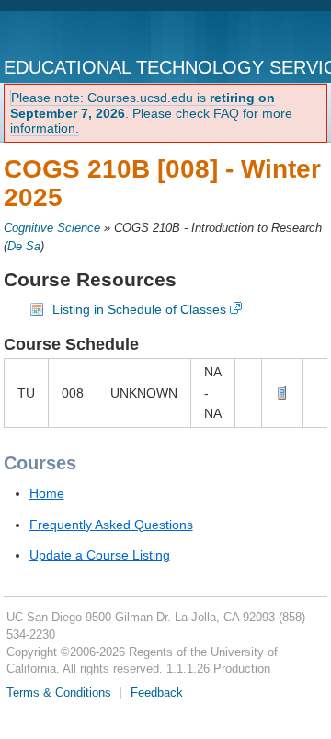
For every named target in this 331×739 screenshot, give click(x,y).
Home (46, 493)
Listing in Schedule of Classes (139, 309)
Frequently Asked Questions (111, 524)
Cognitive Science (52, 228)
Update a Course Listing (99, 555)
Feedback (157, 693)
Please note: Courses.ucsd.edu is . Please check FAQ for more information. (151, 113)
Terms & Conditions (58, 693)
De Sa (23, 246)
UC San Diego (80, 35)
